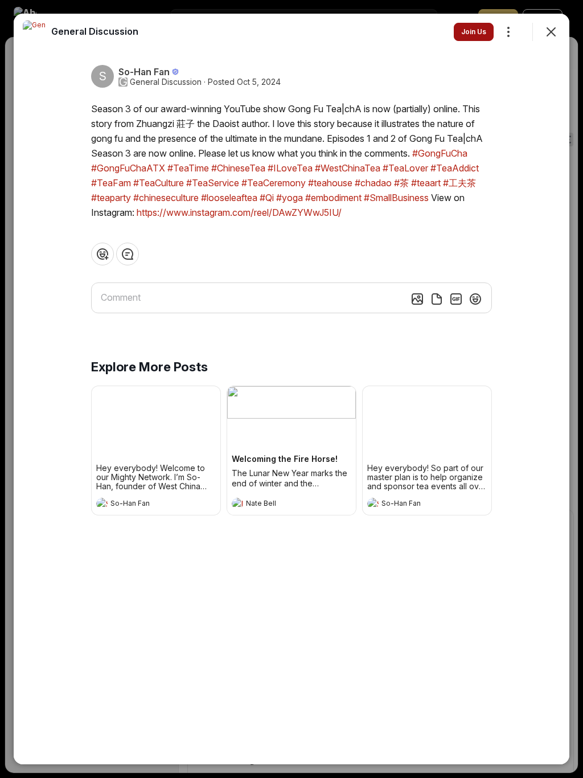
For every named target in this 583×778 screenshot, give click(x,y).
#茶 (401, 183)
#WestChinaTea (347, 168)
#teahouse (330, 183)
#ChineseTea (238, 168)
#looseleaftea (229, 197)
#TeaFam (111, 183)
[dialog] (291, 389)
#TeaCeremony (273, 183)
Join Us (473, 31)
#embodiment (333, 197)
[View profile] (102, 503)
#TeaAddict (454, 168)
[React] (102, 254)
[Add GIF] (456, 299)
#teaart (426, 183)
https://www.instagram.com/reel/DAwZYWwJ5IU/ (239, 212)
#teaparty (111, 197)
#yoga (289, 197)
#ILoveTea (290, 168)
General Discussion (166, 82)
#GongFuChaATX (128, 168)
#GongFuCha (439, 153)
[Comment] (127, 254)
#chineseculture (166, 197)
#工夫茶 (459, 183)
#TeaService (212, 183)
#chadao (373, 183)
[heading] (144, 504)
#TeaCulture (158, 183)
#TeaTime (188, 168)
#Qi (267, 197)
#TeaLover (405, 168)
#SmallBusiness (396, 197)
